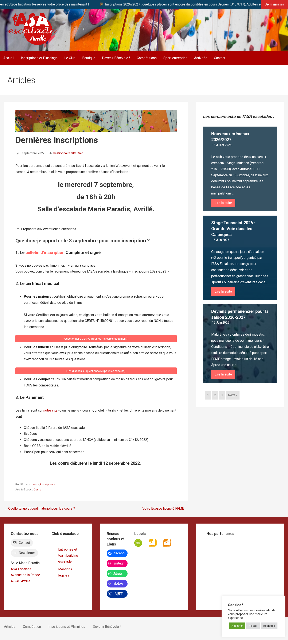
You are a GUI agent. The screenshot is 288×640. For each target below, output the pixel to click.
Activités (200, 58)
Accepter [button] (237, 625)
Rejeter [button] (253, 625)
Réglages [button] (269, 625)
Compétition (32, 627)
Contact (219, 58)
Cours (37, 489)
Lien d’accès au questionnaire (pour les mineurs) (95, 371)
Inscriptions (47, 484)
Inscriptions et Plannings (39, 58)
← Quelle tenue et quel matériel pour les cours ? (39, 508)
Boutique (88, 58)
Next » (232, 395)
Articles (9, 627)
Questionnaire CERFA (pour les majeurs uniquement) (96, 338)
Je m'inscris (274, 4)
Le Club (69, 58)
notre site (50, 410)
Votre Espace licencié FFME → (165, 508)
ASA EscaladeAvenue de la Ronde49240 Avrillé (25, 575)
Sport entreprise (175, 58)
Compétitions (147, 58)
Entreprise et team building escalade (68, 555)
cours (35, 484)
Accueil (8, 58)
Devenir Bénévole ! (116, 58)
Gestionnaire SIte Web (68, 153)
